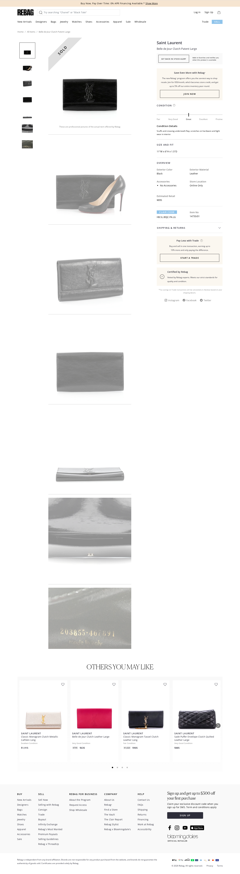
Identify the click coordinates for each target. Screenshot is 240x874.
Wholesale (140, 21)
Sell (217, 21)
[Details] (201, 240)
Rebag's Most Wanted (50, 829)
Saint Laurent (169, 42)
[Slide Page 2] (117, 767)
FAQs (140, 804)
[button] (89, 79)
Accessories (102, 21)
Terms (220, 865)
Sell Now (43, 799)
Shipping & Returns (171, 227)
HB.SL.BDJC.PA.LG (166, 217)
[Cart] (219, 12)
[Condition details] (174, 105)
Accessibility (145, 829)
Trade (205, 21)
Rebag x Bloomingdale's (117, 829)
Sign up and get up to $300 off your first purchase (191, 796)
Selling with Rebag (48, 804)
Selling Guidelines (48, 839)
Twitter (207, 300)
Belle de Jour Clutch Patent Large (177, 49)
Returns (142, 814)
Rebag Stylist (111, 824)
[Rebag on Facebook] (170, 827)
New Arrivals (24, 21)
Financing (143, 819)
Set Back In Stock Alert (173, 59)
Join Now (190, 93)
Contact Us (144, 799)
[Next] (218, 725)
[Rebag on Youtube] (185, 828)
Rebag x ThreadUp (48, 844)
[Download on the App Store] (197, 827)
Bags (53, 21)
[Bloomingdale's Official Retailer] (182, 837)
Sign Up (209, 12)
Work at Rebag (146, 824)
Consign (42, 809)
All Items (31, 31)
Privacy (210, 865)
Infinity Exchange (47, 824)
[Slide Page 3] (122, 767)
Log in (197, 12)
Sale (128, 21)
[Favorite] (63, 684)
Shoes (89, 21)
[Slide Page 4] (127, 767)
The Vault (109, 814)
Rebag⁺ (108, 804)
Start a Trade (189, 257)
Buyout (42, 819)
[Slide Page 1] (112, 767)
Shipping (143, 809)
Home (20, 31)
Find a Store (111, 809)
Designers (41, 21)
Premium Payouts (48, 834)
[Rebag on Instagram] (177, 827)
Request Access (78, 804)
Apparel (117, 21)
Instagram (173, 300)
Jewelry (64, 21)
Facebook (191, 300)
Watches (76, 21)
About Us (109, 799)
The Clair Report (113, 819)
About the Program (79, 799)
